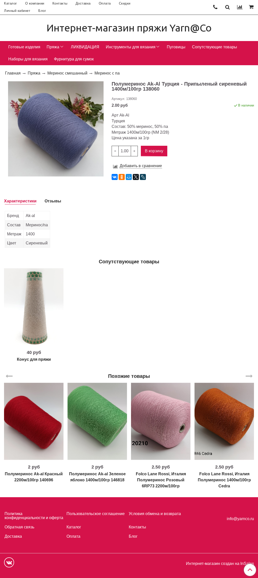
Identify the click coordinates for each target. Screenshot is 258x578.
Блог (42, 11)
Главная (13, 73)
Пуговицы (176, 47)
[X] (136, 177)
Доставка (83, 3)
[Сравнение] (240, 7)
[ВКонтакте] (115, 177)
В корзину (34, 343)
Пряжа (53, 47)
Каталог (10, 3)
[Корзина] (252, 7)
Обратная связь (19, 527)
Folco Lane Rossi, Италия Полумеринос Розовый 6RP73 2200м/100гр (161, 480)
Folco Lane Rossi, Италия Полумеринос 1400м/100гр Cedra (224, 480)
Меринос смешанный (67, 73)
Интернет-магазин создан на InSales (220, 564)
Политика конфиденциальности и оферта (34, 516)
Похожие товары (129, 376)
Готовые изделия (24, 47)
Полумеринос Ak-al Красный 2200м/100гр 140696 (34, 477)
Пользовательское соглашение (96, 514)
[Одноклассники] (122, 177)
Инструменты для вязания (130, 47)
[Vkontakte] (9, 562)
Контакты (60, 3)
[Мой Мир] (129, 177)
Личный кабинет (17, 11)
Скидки (125, 3)
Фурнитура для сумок (74, 59)
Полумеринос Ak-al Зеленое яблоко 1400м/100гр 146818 (97, 477)
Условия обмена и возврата (155, 514)
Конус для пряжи (34, 359)
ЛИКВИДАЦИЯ (85, 47)
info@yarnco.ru (240, 519)
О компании (34, 3)
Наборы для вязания (28, 59)
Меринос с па (107, 73)
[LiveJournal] (143, 177)
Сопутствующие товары (214, 47)
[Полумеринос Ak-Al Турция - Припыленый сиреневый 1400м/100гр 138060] (56, 128)
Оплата (105, 3)
